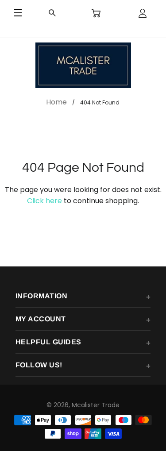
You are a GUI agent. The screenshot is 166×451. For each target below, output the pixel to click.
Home (56, 102)
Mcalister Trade (96, 405)
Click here (44, 201)
